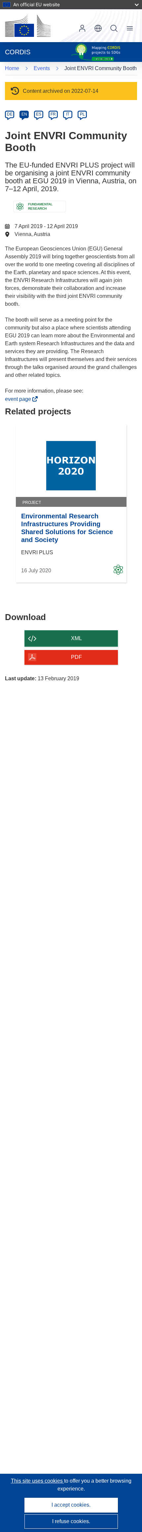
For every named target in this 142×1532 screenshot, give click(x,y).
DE (10, 114)
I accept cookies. (71, 1505)
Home (12, 68)
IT (67, 114)
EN (24, 114)
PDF (76, 657)
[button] (98, 28)
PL (82, 114)
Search (114, 28)
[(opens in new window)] (28, 25)
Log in (82, 28)
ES (38, 114)
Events (42, 68)
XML (76, 638)
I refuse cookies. (71, 1521)
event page (20, 399)
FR (53, 114)
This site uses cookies (37, 1481)
